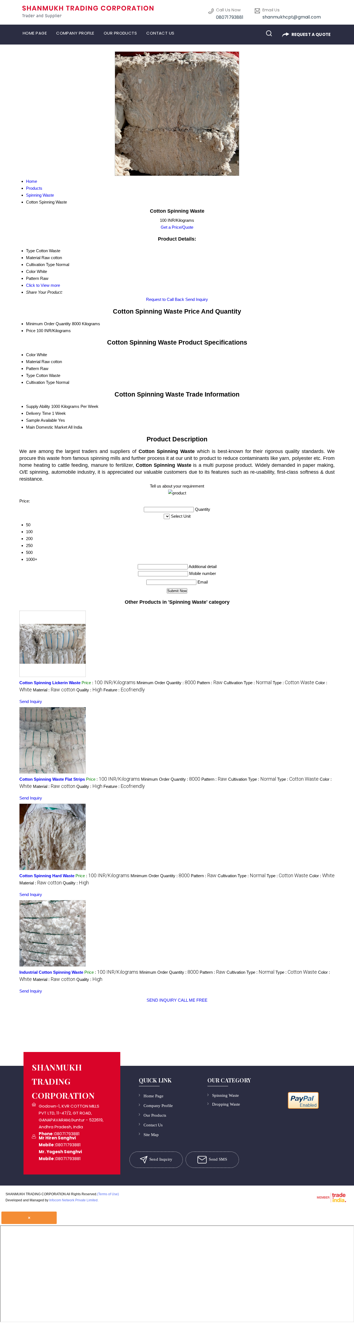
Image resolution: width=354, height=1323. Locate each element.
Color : (322, 875)
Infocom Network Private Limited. (73, 1200)
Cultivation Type (40, 382)
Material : (54, 689)
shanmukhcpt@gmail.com (291, 17)
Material (33, 361)
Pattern (32, 368)
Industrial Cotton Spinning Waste (51, 972)
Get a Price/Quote (177, 227)
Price (30, 330)
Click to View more (43, 285)
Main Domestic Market (46, 427)
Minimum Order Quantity (48, 323)
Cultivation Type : (248, 682)
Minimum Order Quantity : (166, 682)
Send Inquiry (196, 299)
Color (31, 354)
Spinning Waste (225, 1095)
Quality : (89, 689)
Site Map (151, 1134)
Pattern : (210, 682)
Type (30, 375)
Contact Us (160, 33)
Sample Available (41, 420)
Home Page (35, 33)
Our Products (120, 33)
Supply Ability (38, 406)
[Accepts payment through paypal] (303, 1108)
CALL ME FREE (192, 1000)
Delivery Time (38, 413)
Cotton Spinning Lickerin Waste (49, 682)
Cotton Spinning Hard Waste (46, 875)
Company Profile (75, 33)
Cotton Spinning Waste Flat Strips (52, 779)
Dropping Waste (226, 1104)
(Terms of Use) (108, 1194)
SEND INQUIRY (162, 1000)
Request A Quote (310, 34)
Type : (293, 682)
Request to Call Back (165, 299)
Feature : (124, 689)
